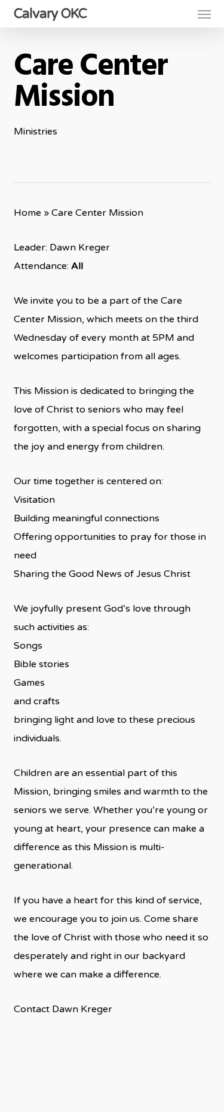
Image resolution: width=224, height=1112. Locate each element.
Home (27, 213)
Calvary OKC (50, 13)
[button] (204, 14)
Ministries (35, 132)
